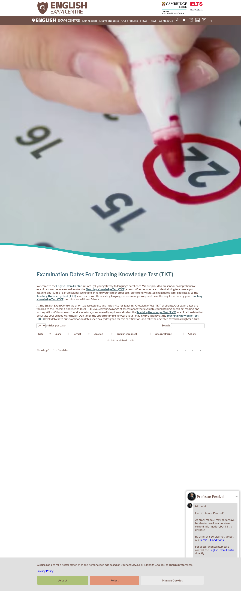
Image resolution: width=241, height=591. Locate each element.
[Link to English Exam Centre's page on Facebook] (191, 20)
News (143, 20)
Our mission (89, 20)
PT (210, 20)
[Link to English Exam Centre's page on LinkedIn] (197, 20)
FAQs (153, 20)
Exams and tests (109, 20)
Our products (129, 20)
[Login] (177, 20)
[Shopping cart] (184, 20)
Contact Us (166, 20)
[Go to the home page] (79, 8)
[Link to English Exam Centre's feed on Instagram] (204, 20)
